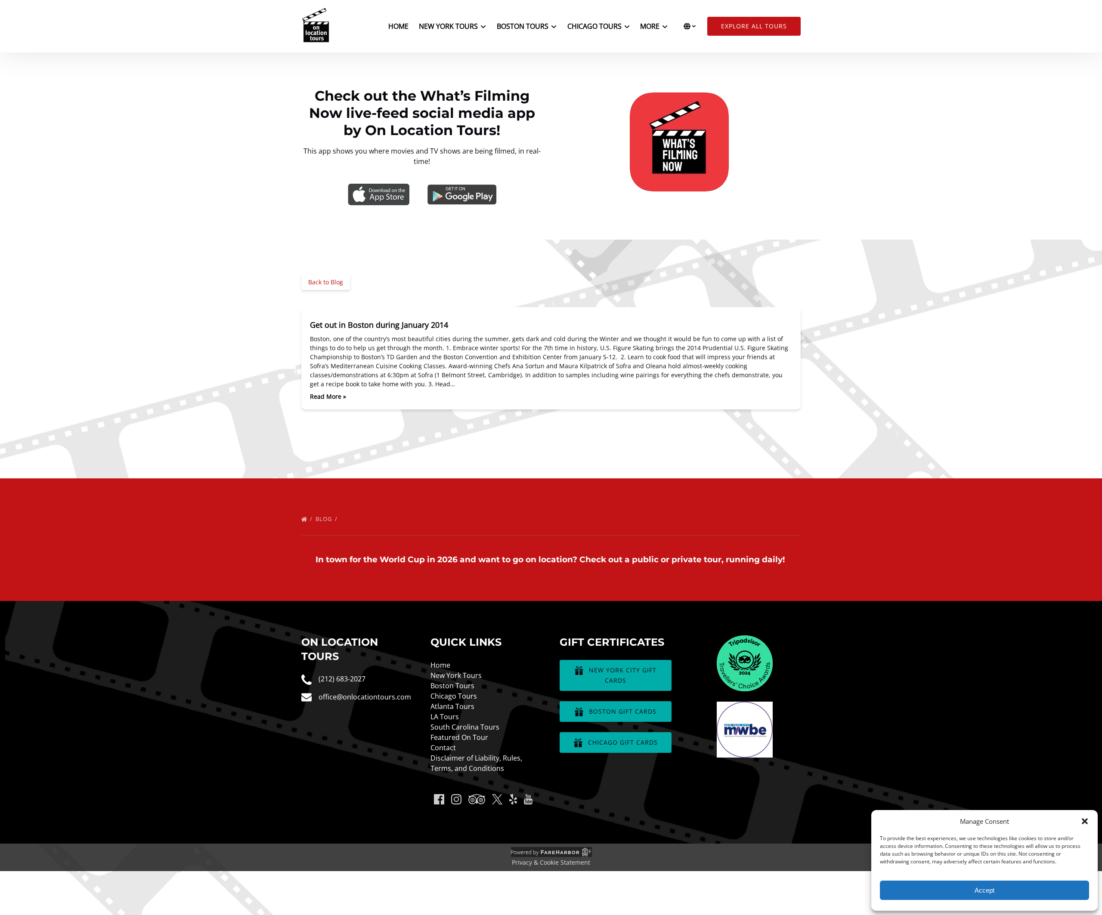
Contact (443, 747)
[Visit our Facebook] (439, 799)
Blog (325, 519)
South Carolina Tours (464, 727)
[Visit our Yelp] (513, 799)
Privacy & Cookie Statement (551, 862)
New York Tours (456, 675)
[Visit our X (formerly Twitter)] (497, 799)
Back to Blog (325, 282)
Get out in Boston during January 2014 (379, 325)
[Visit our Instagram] (456, 799)
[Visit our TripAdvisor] (476, 799)
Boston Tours (452, 685)
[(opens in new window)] (745, 640)
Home (398, 26)
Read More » (328, 396)
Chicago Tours (453, 696)
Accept (984, 890)
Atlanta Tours (452, 706)
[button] (1084, 821)
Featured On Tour (459, 737)
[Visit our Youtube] (528, 799)
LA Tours (444, 716)
